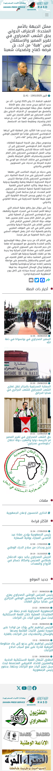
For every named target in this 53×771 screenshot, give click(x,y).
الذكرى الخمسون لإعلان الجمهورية (27, 512)
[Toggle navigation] (47, 15)
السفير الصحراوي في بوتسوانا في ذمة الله (28, 340)
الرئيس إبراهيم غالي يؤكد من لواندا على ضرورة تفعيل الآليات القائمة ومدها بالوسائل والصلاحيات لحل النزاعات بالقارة (27, 631)
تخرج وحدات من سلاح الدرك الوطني (29, 547)
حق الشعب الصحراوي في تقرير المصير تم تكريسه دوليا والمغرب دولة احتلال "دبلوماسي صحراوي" (28, 440)
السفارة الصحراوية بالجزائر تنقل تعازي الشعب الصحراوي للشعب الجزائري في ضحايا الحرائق (29, 389)
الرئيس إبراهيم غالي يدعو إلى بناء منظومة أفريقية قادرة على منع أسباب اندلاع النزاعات (26, 647)
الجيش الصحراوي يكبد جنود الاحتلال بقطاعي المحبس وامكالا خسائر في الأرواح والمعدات (29, 560)
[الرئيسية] (27, 6)
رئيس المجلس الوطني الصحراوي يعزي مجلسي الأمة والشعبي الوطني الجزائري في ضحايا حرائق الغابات (28, 598)
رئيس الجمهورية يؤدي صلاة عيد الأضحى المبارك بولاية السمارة (31, 536)
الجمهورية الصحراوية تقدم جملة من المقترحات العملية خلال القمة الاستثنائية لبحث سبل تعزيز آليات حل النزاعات (28, 614)
